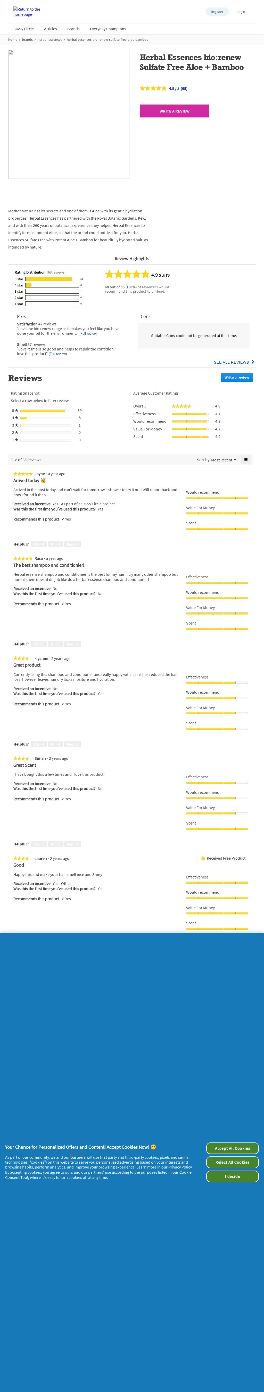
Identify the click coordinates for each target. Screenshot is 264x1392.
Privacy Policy (180, 1167)
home (12, 39)
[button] (217, 11)
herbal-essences (49, 39)
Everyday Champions (108, 28)
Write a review (174, 111)
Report (73, 544)
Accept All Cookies (232, 1148)
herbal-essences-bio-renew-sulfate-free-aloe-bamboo (107, 39)
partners (78, 1157)
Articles (50, 28)
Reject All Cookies (233, 1162)
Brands (73, 28)
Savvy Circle (23, 28)
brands (27, 39)
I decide (232, 1176)
